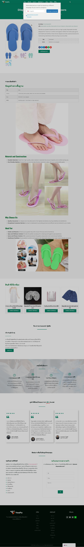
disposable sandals (46, 26)
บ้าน (25, 2)
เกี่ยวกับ (29, 2)
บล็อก (46, 2)
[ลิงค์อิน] (73, 517)
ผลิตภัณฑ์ (40, 2)
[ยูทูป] (70, 517)
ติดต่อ (51, 2)
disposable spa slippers (72, 26)
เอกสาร (34, 2)
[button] (70, 2)
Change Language (52, 11)
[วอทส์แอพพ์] (75, 517)
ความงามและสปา (47, 24)
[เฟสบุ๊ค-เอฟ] (67, 517)
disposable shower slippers (58, 26)
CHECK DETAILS (14, 310)
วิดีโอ (55, 2)
